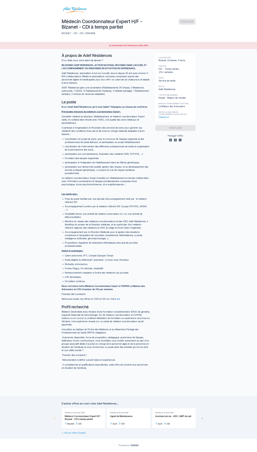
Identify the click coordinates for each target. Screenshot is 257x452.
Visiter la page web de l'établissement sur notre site (172, 113)
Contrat (162, 66)
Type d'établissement (168, 95)
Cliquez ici (163, 117)
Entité (161, 86)
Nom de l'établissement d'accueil (173, 104)
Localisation (164, 58)
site (118, 299)
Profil (161, 78)
